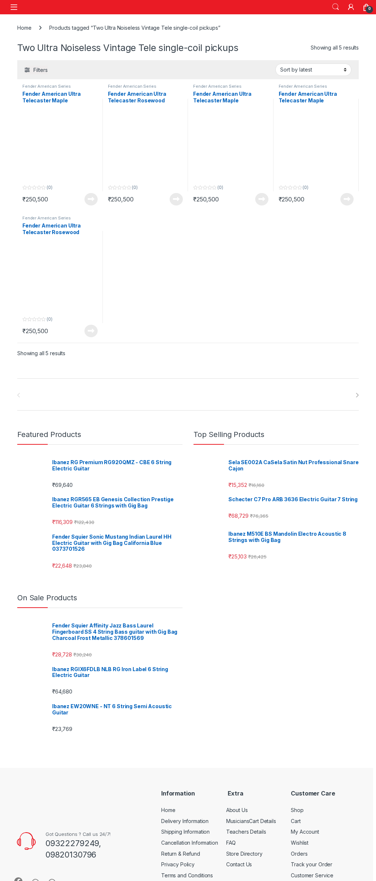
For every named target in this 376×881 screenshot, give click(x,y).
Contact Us (239, 864)
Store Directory (244, 854)
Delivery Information (185, 821)
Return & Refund (180, 854)
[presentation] (357, 395)
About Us (237, 810)
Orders (299, 854)
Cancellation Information (189, 843)
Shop (297, 810)
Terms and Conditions (187, 875)
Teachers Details (246, 832)
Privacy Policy (178, 864)
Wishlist (299, 843)
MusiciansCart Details (251, 821)
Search (336, 7)
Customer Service (312, 875)
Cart (295, 821)
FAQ (231, 843)
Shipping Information (185, 832)
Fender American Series (46, 86)
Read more (91, 199)
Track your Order (311, 864)
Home (24, 28)
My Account (305, 832)
